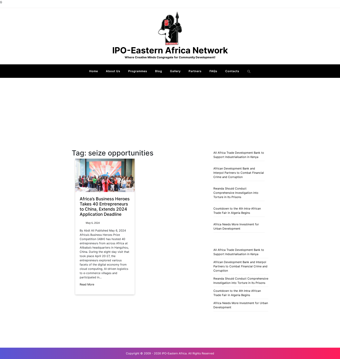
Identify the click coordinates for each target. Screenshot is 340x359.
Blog (158, 71)
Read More (87, 284)
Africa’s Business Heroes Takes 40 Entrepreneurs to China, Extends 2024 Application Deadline (105, 206)
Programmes (137, 71)
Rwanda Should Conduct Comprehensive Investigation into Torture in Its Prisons (235, 193)
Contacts (232, 71)
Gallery (175, 71)
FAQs (213, 71)
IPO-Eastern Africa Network (170, 50)
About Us (113, 71)
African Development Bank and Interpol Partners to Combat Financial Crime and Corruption (238, 173)
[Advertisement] (170, 104)
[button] (249, 71)
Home (93, 71)
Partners (195, 71)
